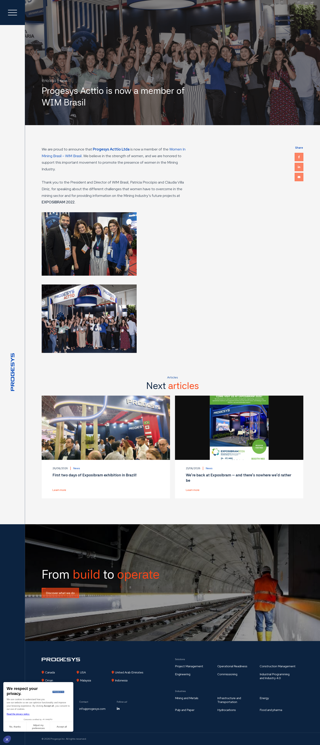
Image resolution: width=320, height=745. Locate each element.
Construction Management (278, 666)
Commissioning (227, 674)
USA (83, 672)
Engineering (182, 674)
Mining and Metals (186, 698)
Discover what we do (60, 593)
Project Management (189, 666)
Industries (180, 691)
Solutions (180, 659)
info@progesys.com (92, 709)
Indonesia (121, 680)
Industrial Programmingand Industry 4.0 (275, 676)
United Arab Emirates (129, 672)
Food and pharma (271, 710)
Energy (264, 698)
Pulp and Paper (184, 710)
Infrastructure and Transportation (229, 700)
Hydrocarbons (226, 710)
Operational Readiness (232, 666)
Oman (49, 680)
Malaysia (85, 680)
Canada (50, 672)
